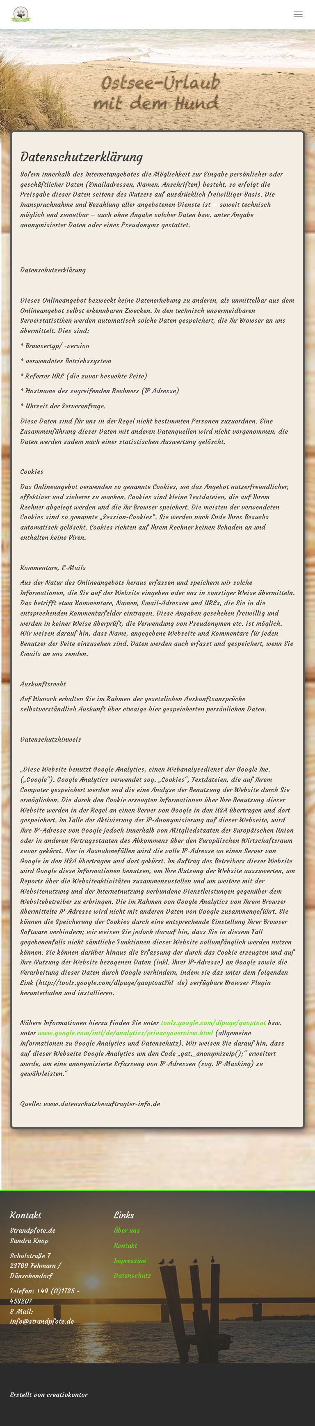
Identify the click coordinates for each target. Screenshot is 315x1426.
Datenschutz (132, 1275)
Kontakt (125, 1245)
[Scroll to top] (289, 1400)
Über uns (127, 1230)
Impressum (130, 1260)
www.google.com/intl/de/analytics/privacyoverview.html (125, 1033)
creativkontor (67, 1394)
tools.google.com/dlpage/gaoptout (213, 1023)
